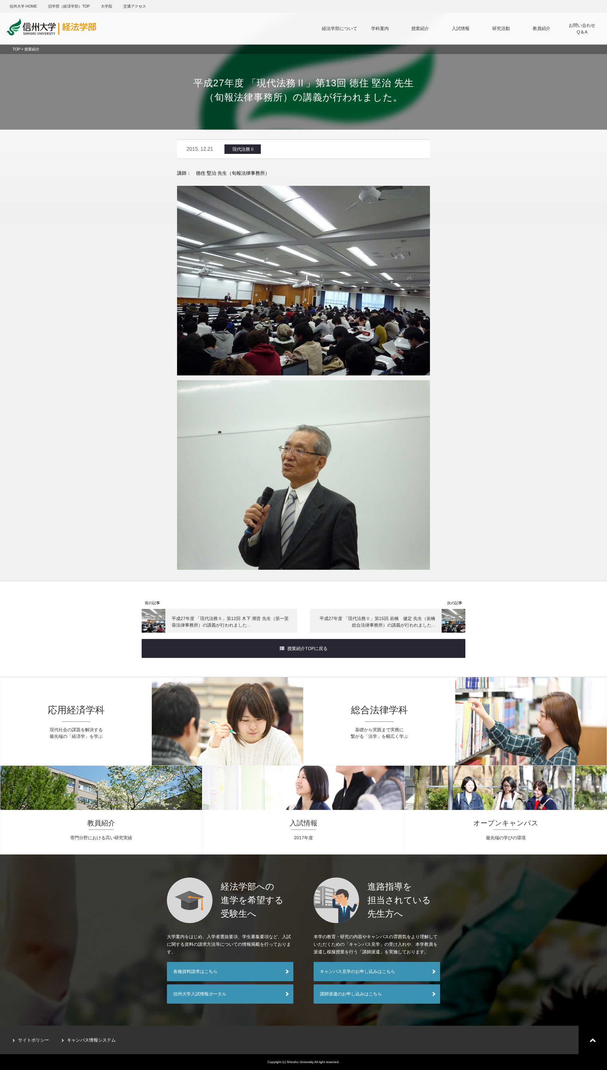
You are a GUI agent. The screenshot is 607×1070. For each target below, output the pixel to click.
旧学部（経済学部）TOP (69, 6)
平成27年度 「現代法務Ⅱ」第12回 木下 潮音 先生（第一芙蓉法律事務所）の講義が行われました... (230, 622)
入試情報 (460, 28)
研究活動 (501, 28)
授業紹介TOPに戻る (307, 648)
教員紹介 (541, 28)
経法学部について (339, 28)
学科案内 (380, 28)
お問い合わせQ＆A (582, 28)
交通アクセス (134, 6)
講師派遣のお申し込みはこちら (351, 993)
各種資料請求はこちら (195, 971)
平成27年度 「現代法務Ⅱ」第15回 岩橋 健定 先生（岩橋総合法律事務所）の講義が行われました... (377, 622)
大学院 (106, 6)
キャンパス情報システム (91, 1040)
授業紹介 (420, 28)
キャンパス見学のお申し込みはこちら (357, 971)
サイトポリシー (33, 1040)
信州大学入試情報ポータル (199, 993)
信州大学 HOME (23, 6)
